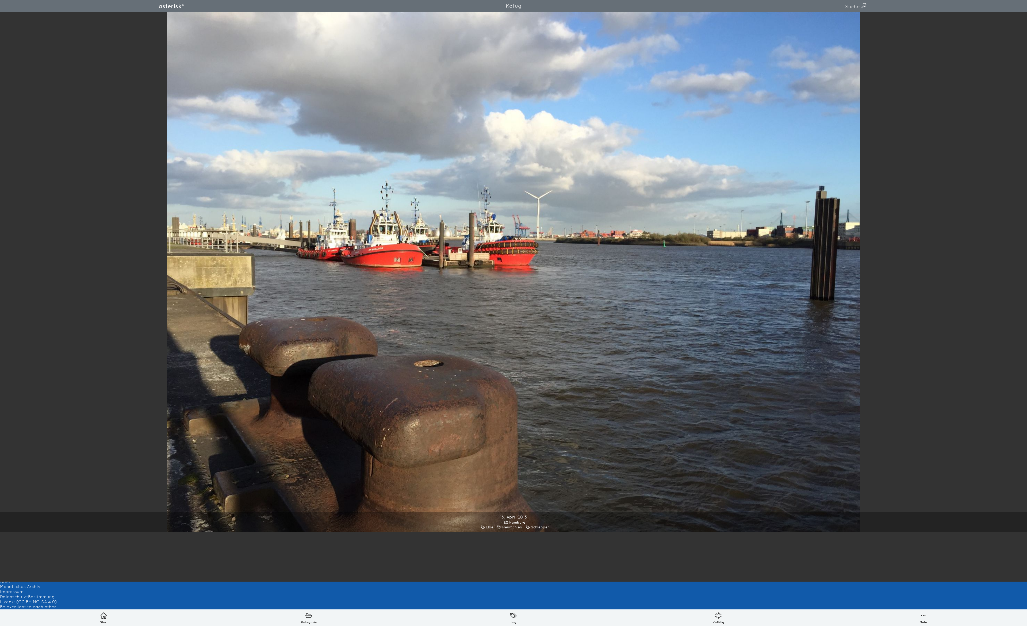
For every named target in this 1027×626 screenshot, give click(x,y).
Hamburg (517, 522)
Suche (853, 6)
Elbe (489, 527)
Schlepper (540, 527)
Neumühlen (512, 527)
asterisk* (171, 6)
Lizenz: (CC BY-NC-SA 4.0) (28, 601)
